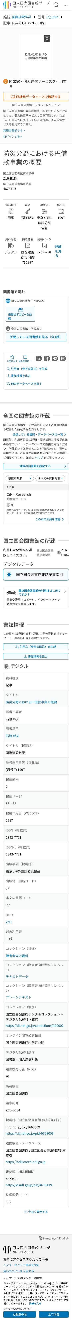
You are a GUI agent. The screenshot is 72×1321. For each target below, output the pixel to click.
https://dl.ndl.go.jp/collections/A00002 (35, 1025)
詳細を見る (58, 251)
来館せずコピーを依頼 (20, 316)
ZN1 (9, 921)
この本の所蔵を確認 (47, 519)
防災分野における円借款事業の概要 (31, 701)
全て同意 (53, 1314)
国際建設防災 (21, 16)
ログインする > (12, 136)
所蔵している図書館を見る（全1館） (36, 336)
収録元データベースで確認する (38, 96)
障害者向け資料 (17, 955)
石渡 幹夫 (12, 735)
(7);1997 (52, 16)
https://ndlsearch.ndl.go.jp (26, 1161)
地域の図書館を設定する (35, 466)
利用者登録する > (14, 130)
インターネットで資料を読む (21, 1265)
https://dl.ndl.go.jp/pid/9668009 (30, 1133)
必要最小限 (20, 1314)
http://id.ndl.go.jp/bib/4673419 (29, 1184)
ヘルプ (39, 458)
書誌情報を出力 (21, 376)
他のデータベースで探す (26, 384)
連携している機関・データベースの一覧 (38, 434)
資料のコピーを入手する (18, 1271)
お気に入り (12, 360)
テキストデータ (17, 976)
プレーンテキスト (18, 997)
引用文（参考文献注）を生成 (29, 369)
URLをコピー (25, 360)
